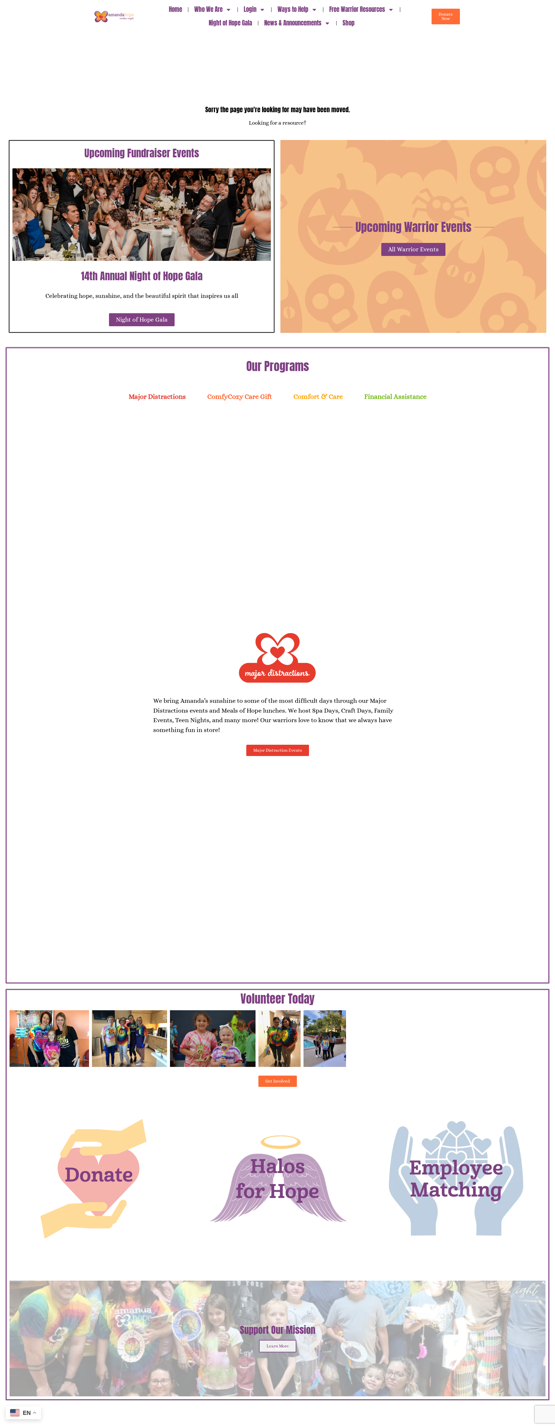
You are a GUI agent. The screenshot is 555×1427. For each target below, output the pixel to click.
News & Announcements (292, 23)
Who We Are (208, 9)
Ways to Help (293, 9)
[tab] (157, 396)
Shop (349, 23)
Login (250, 9)
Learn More (278, 1346)
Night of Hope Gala (230, 23)
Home (175, 9)
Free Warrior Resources (357, 9)
